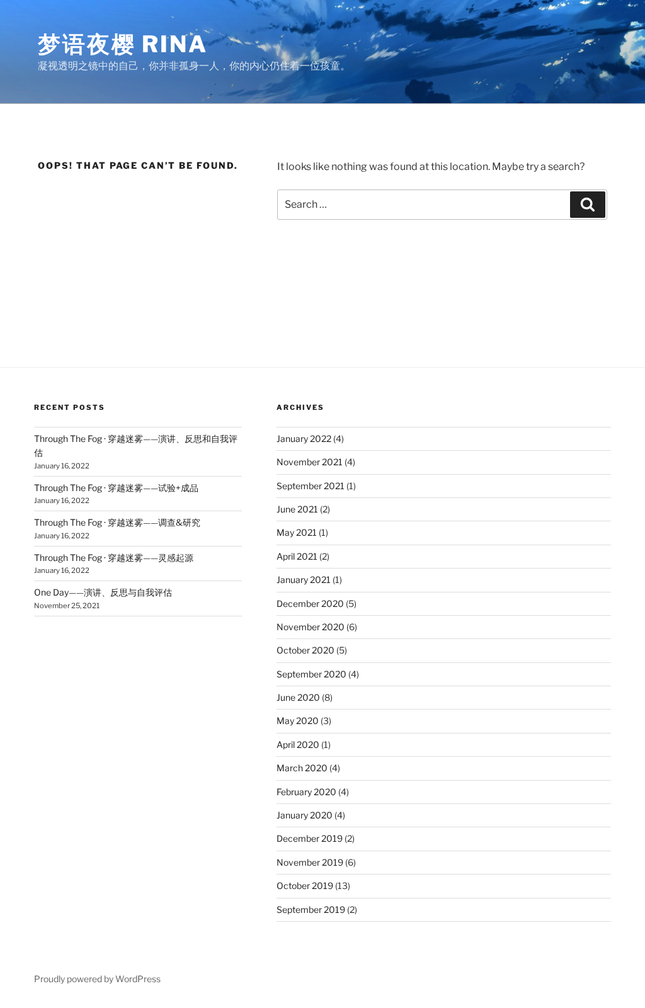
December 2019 (310, 838)
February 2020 (306, 791)
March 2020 (302, 767)
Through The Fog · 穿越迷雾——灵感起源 (113, 557)
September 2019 (311, 909)
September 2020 (311, 674)
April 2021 (297, 556)
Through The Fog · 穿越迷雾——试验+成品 (116, 487)
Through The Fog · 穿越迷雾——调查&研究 (117, 522)
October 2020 (305, 650)
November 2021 (310, 461)
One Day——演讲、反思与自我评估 (103, 592)
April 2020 (298, 744)
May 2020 (298, 720)
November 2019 (310, 862)
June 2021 (297, 509)
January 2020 (305, 815)
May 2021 (297, 532)
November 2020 (311, 626)
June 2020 (298, 697)
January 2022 (304, 438)
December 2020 (310, 603)
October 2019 (305, 885)
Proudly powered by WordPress (97, 978)
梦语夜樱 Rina (123, 44)
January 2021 (304, 579)
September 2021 (311, 485)
